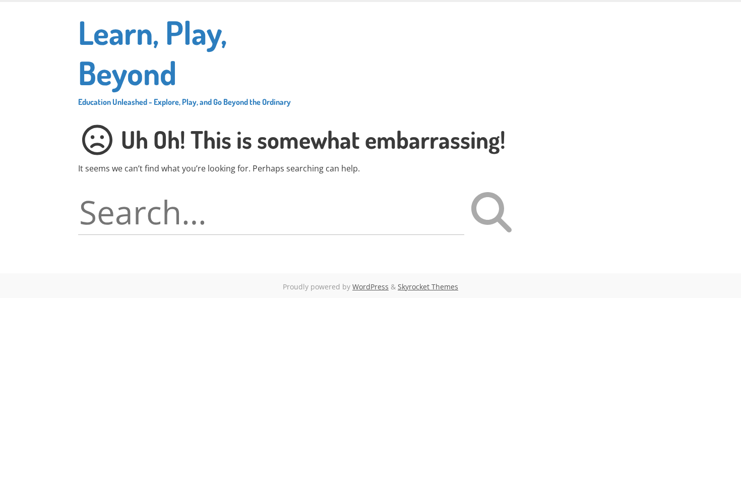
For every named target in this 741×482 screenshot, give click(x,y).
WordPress (370, 286)
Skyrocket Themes (428, 286)
